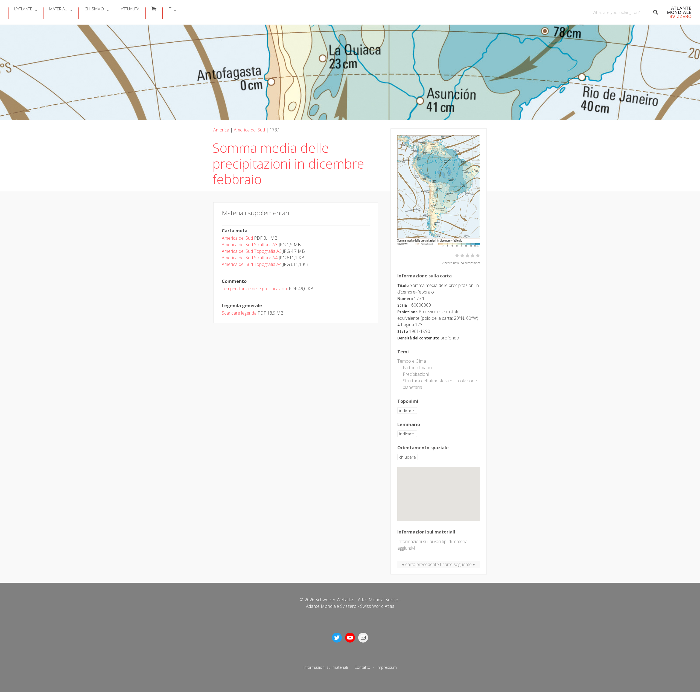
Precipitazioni (416, 374)
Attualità (130, 8)
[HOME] (678, 12)
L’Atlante (23, 8)
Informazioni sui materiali (326, 667)
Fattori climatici (417, 368)
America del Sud (249, 130)
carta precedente (422, 564)
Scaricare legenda (239, 313)
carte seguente (457, 564)
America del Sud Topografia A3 (252, 251)
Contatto (362, 667)
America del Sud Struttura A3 (250, 245)
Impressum (387, 667)
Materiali (58, 8)
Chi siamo (94, 8)
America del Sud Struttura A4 (250, 258)
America (221, 130)
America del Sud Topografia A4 (252, 264)
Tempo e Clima (411, 361)
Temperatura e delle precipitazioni (255, 289)
